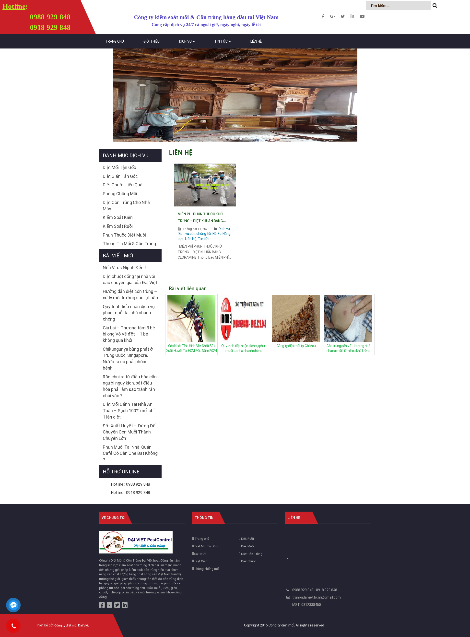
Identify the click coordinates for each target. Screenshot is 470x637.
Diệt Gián (200, 561)
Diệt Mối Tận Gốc (119, 167)
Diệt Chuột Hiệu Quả (122, 184)
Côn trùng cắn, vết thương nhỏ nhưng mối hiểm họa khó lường (348, 348)
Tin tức (221, 41)
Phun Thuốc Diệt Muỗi (124, 235)
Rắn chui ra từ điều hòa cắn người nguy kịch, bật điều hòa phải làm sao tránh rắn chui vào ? (130, 386)
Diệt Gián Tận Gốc (120, 176)
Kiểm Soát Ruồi (118, 226)
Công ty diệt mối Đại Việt (71, 625)
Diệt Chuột (248, 561)
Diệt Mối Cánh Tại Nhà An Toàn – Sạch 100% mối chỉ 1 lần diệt (129, 410)
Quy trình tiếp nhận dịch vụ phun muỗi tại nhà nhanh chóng (244, 348)
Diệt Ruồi (247, 539)
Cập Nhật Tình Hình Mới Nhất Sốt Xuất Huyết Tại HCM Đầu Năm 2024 (191, 348)
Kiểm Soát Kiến (118, 217)
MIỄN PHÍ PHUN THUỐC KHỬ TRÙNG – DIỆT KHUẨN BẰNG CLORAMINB (200, 221)
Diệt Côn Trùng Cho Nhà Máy (126, 205)
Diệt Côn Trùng (251, 554)
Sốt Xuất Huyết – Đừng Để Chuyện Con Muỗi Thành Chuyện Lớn (129, 432)
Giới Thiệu (151, 41)
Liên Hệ (191, 239)
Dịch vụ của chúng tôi (194, 234)
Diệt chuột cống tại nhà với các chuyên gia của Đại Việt (130, 279)
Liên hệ (256, 41)
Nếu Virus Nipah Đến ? (125, 267)
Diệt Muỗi (247, 546)
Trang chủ (114, 41)
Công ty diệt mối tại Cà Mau (296, 346)
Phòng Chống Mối (120, 193)
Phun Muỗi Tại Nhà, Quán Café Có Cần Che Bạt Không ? (130, 453)
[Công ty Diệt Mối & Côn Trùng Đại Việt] (136, 542)
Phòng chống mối (207, 569)
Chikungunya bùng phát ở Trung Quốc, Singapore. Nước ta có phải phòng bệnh (128, 359)
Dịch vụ (185, 41)
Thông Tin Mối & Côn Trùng (129, 243)
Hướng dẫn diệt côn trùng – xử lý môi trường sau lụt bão (130, 294)
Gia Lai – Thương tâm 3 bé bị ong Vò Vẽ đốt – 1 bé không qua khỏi (129, 334)
